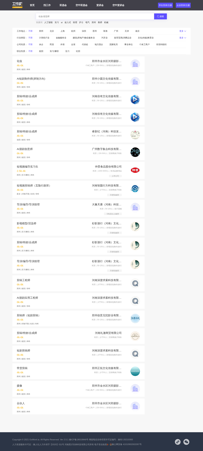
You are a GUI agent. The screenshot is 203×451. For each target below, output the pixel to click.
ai (62, 22)
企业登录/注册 (183, 5)
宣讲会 (100, 5)
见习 (67, 51)
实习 (57, 22)
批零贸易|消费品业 (122, 38)
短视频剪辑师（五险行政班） (34, 185)
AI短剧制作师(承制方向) (31, 78)
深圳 (84, 31)
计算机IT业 (44, 38)
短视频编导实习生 (27, 166)
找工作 (47, 5)
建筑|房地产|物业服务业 (84, 38)
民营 (52, 44)
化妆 (19, 61)
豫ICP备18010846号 (78, 439)
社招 (78, 51)
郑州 (94, 22)
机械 (106, 22)
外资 (62, 44)
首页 (32, 5)
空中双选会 (82, 5)
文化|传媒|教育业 (146, 38)
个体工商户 (144, 44)
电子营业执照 (100, 444)
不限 (30, 31)
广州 (116, 31)
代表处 (85, 44)
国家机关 (114, 44)
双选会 (63, 5)
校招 (41, 51)
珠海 (105, 31)
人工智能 (48, 22)
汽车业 (104, 38)
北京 (52, 31)
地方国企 (99, 44)
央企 (41, 44)
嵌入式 (68, 22)
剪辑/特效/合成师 (27, 96)
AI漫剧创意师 (25, 149)
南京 (137, 31)
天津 (127, 31)
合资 (73, 44)
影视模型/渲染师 (26, 223)
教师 (100, 22)
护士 (81, 22)
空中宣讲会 (118, 5)
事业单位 (128, 44)
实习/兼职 (54, 51)
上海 (62, 31)
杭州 (73, 31)
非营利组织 (161, 44)
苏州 (95, 31)
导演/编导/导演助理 (28, 204)
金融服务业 (61, 38)
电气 (87, 22)
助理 (75, 22)
